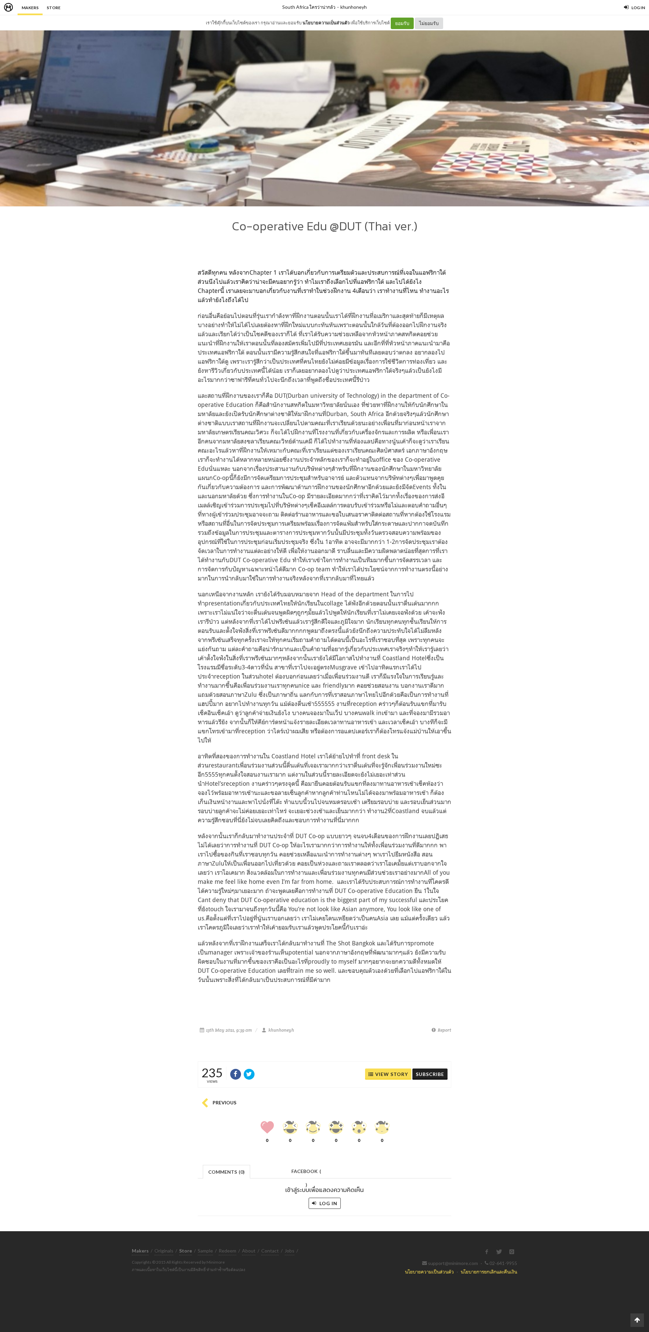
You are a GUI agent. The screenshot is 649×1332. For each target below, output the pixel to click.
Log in (327, 1203)
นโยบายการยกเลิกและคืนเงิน (489, 1271)
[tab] (226, 1171)
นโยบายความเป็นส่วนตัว (326, 22)
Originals (163, 1251)
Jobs (289, 1251)
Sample (205, 1251)
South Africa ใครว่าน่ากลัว (309, 7)
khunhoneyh (353, 7)
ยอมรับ (402, 23)
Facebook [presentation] (306, 1173)
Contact (270, 1251)
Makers (30, 7)
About (249, 1251)
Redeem (227, 1251)
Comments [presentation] (226, 1172)
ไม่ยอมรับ (429, 23)
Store (54, 7)
